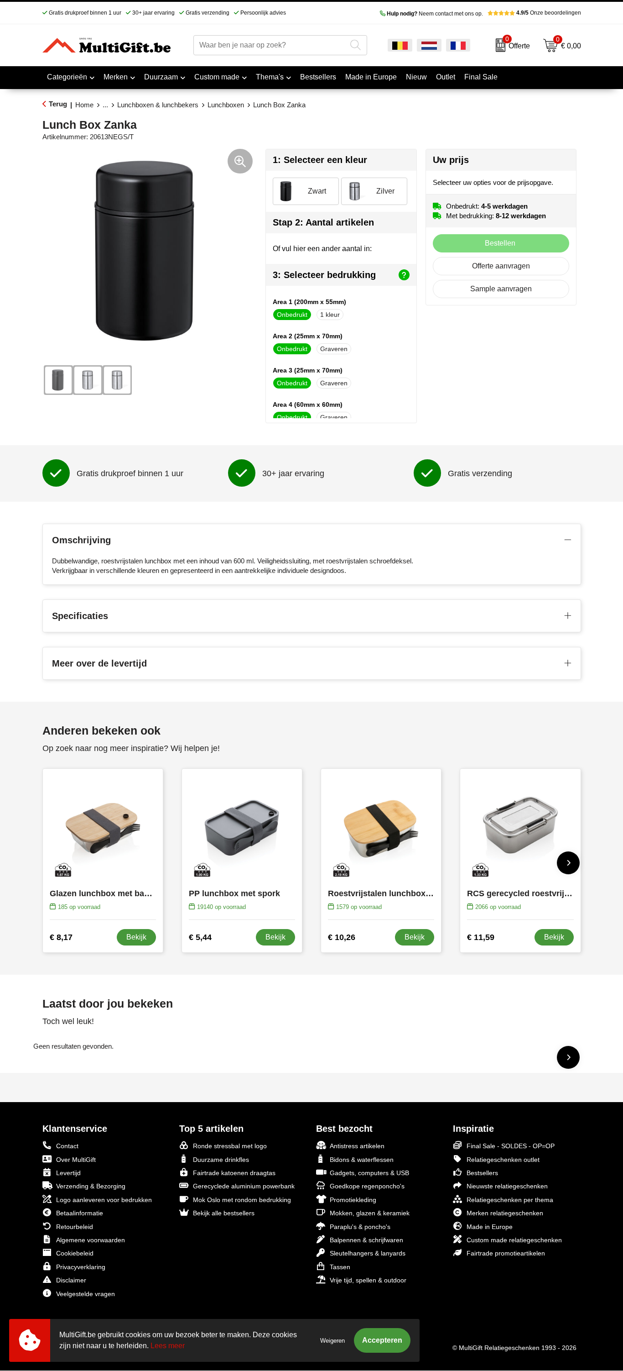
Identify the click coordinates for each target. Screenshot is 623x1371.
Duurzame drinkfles (221, 1159)
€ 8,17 (61, 937)
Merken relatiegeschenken (505, 1213)
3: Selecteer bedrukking (324, 275)
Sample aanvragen (501, 289)
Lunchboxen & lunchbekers (157, 105)
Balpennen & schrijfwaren (366, 1240)
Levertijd (68, 1173)
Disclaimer (71, 1280)
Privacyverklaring (80, 1267)
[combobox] (270, 45)
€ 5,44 (200, 937)
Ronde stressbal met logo (230, 1146)
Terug (58, 104)
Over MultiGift (76, 1159)
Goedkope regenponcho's (367, 1186)
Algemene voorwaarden (90, 1240)
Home (84, 105)
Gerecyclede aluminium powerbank (244, 1186)
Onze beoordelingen (548, 13)
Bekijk (136, 937)
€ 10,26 (341, 937)
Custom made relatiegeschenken (514, 1240)
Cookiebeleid (74, 1253)
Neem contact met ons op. (435, 14)
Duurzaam (161, 77)
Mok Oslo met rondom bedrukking (242, 1199)
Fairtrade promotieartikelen (506, 1253)
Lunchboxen (226, 105)
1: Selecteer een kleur (320, 160)
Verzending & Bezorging (90, 1186)
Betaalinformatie (79, 1213)
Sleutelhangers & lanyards (367, 1253)
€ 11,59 (480, 937)
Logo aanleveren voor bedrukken (104, 1199)
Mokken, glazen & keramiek (370, 1213)
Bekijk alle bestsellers (223, 1213)
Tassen (340, 1267)
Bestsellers (482, 1173)
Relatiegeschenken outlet (503, 1159)
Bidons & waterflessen (362, 1159)
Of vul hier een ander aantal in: (322, 248)
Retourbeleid (74, 1226)
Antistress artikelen (357, 1146)
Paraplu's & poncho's (360, 1226)
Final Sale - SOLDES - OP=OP (511, 1146)
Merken (116, 77)
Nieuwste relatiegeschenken (507, 1186)
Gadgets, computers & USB (369, 1173)
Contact (67, 1146)
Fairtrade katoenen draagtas (234, 1173)
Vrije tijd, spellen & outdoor (368, 1280)
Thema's (270, 77)
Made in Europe (490, 1226)
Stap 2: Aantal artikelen (323, 222)
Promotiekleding (353, 1199)
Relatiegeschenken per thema (510, 1199)
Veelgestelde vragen (85, 1293)
